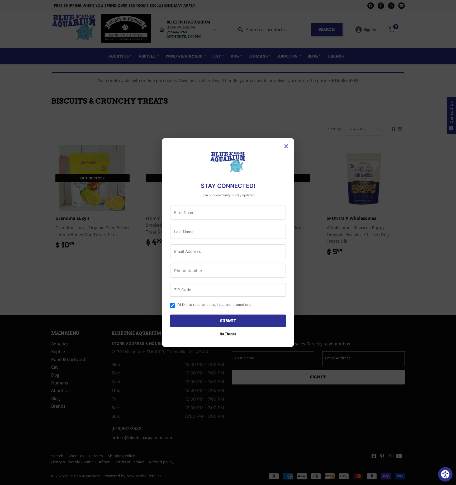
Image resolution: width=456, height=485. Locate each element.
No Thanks (228, 334)
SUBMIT (228, 321)
